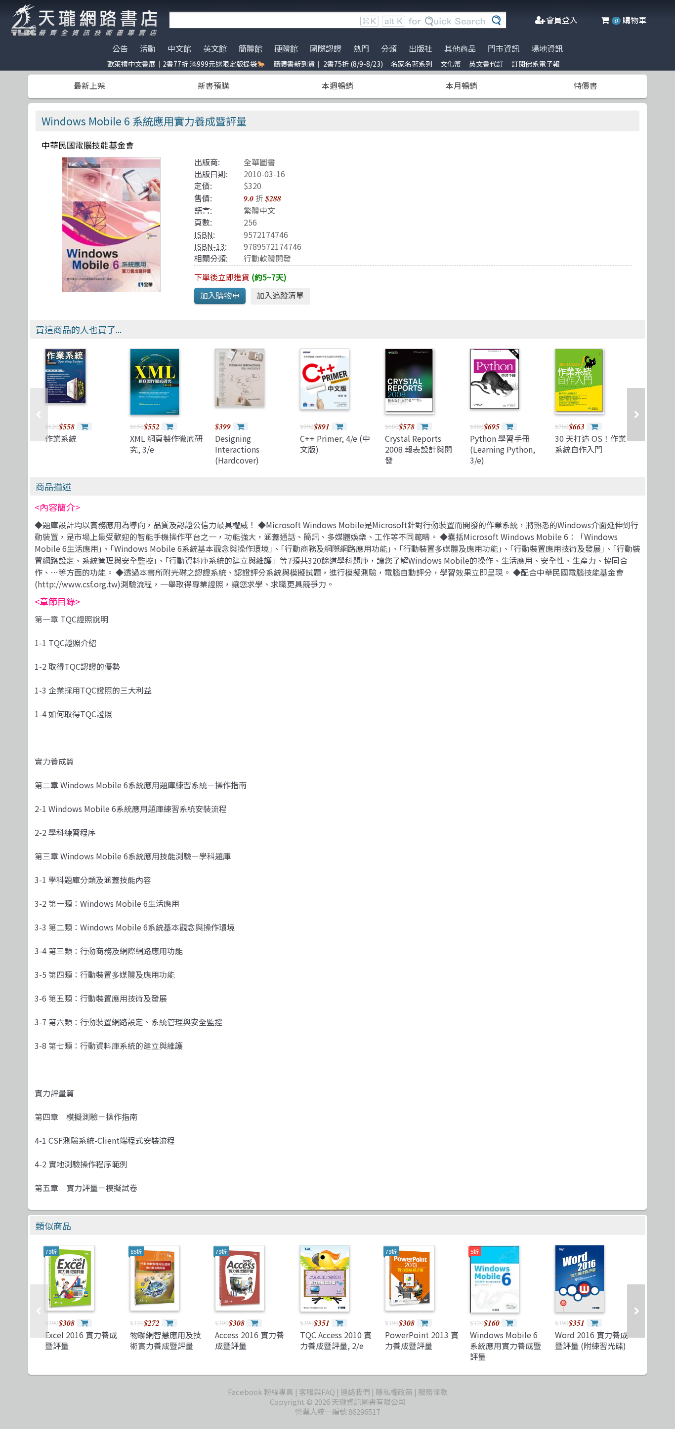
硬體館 (286, 48)
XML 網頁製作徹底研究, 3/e (166, 443)
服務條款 (433, 1392)
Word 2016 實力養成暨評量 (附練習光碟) (591, 1340)
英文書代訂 (486, 64)
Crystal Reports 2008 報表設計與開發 (418, 449)
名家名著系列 (411, 64)
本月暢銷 (461, 85)
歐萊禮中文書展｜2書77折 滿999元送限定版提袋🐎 (186, 64)
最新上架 (89, 85)
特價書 (585, 85)
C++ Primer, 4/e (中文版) (335, 443)
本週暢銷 (337, 85)
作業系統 (61, 438)
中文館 (179, 48)
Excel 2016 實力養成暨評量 (81, 1340)
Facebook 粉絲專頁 (261, 1392)
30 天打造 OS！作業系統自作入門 (590, 443)
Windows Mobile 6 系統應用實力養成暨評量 (505, 1346)
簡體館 (250, 48)
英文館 (215, 48)
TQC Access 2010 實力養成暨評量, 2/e (336, 1340)
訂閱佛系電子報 (535, 64)
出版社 (420, 48)
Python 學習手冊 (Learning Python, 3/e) (502, 449)
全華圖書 (259, 162)
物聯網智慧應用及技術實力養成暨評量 (165, 1340)
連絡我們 (355, 1392)
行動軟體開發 (267, 258)
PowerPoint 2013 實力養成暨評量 (422, 1340)
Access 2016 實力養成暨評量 (249, 1340)
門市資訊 (503, 48)
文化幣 (450, 64)
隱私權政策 (394, 1392)
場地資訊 (547, 48)
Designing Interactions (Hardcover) (237, 449)
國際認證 (325, 48)
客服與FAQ (317, 1392)
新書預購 (213, 85)
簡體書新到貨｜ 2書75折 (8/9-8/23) (328, 64)
